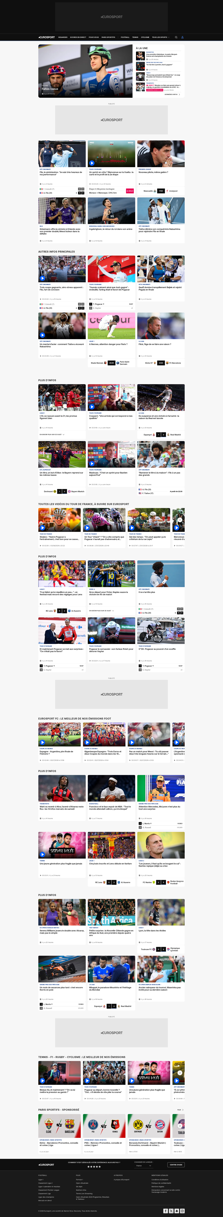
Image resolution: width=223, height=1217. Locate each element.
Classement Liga (44, 1193)
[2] (91, 1166)
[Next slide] (179, 519)
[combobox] (143, 1165)
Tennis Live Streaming (84, 1193)
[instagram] (182, 1211)
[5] (99, 1166)
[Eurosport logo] (46, 37)
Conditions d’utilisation (160, 1180)
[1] (88, 1166)
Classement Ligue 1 (45, 1183)
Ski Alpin (79, 1187)
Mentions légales (158, 1187)
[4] (96, 1166)
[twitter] (171, 1211)
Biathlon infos (81, 1190)
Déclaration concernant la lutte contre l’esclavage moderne (166, 1191)
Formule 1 (79, 1180)
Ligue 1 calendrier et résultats (49, 1187)
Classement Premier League (48, 1190)
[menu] (176, 37)
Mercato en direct (45, 1200)
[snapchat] (176, 1211)
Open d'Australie (82, 1183)
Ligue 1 (40, 1180)
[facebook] (165, 1211)
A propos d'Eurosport (121, 1180)
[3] (94, 1166)
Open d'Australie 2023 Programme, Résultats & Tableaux (92, 1198)
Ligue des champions (46, 1197)
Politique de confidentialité (161, 1183)
